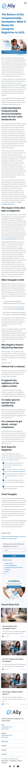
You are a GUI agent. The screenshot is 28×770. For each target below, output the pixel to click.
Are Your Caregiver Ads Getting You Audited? (12, 660)
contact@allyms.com (6, 727)
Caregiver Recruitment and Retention (10, 536)
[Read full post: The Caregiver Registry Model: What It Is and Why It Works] (14, 680)
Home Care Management (11, 565)
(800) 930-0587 (4, 737)
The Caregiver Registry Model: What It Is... (12, 693)
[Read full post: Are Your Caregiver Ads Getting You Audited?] (14, 648)
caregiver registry (12, 538)
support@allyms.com (6, 735)
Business (7, 571)
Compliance (7, 569)
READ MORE (23, 636)
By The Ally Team (10, 36)
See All (4, 573)
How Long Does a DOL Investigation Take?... (9, 627)
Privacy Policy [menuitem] (4, 761)
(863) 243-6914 (4, 729)
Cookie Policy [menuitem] (13, 761)
